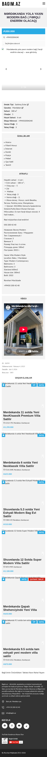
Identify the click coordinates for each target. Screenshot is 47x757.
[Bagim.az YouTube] (19, 726)
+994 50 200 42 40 (13, 707)
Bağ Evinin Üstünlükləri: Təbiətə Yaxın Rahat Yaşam (23, 673)
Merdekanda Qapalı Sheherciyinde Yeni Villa (20, 608)
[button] (41, 69)
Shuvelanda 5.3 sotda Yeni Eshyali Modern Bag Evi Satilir (21, 513)
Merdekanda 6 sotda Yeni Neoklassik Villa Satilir (20, 464)
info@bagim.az (11, 713)
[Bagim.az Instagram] (12, 726)
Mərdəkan (16, 108)
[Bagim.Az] (10, 4)
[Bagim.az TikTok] (26, 726)
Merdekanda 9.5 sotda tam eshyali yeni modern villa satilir (21, 652)
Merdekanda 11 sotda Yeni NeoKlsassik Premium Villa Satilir (21, 416)
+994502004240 (12, 37)
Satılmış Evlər (21, 105)
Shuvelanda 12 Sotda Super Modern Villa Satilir (22, 561)
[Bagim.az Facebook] (5, 726)
